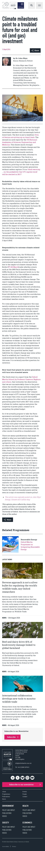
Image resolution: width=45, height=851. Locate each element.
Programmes (6, 794)
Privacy (14, 846)
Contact (24, 796)
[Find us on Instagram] (27, 778)
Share (36, 50)
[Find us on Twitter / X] (18, 778)
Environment (8, 805)
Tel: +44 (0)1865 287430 (22, 767)
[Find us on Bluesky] (22, 778)
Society (5, 822)
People (24, 794)
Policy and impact (8, 810)
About (4, 791)
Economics (27, 822)
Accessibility (5, 846)
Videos (4, 816)
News (4, 799)
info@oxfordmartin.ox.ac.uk (23, 763)
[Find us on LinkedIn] (13, 778)
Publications (6, 796)
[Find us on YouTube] (32, 778)
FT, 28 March (13, 267)
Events (24, 791)
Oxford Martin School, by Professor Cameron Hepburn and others (21, 379)
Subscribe (11, 737)
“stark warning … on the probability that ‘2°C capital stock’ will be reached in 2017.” (21, 171)
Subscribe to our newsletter (21, 784)
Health (25, 805)
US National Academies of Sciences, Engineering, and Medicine (19, 142)
